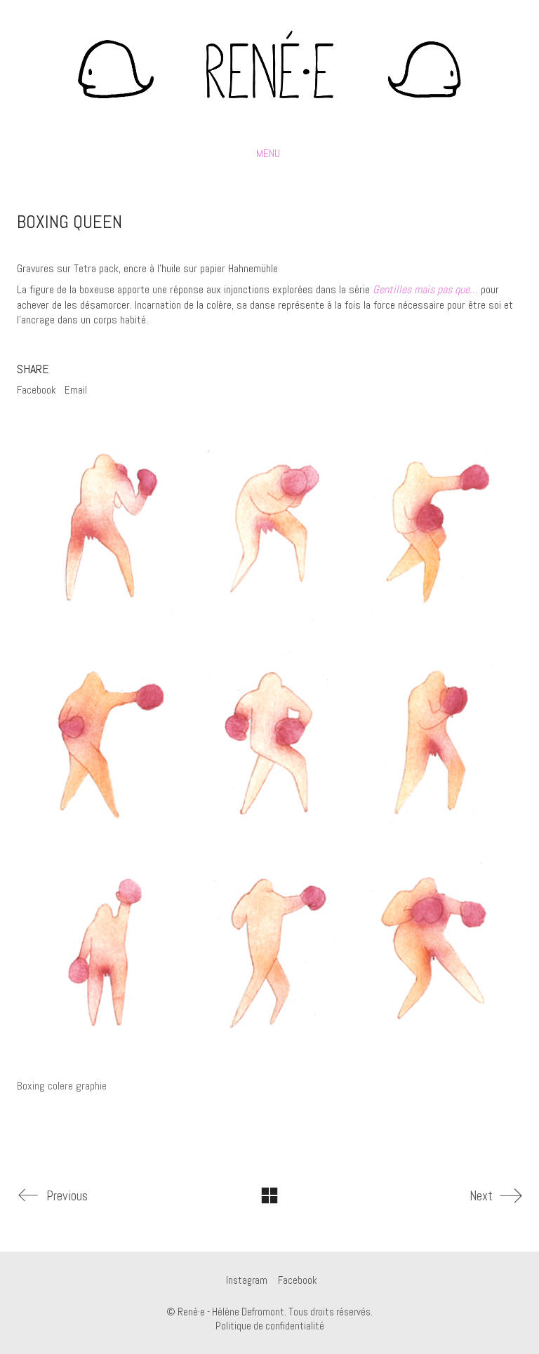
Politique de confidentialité (269, 1325)
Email (76, 389)
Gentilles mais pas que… (425, 289)
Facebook (36, 389)
